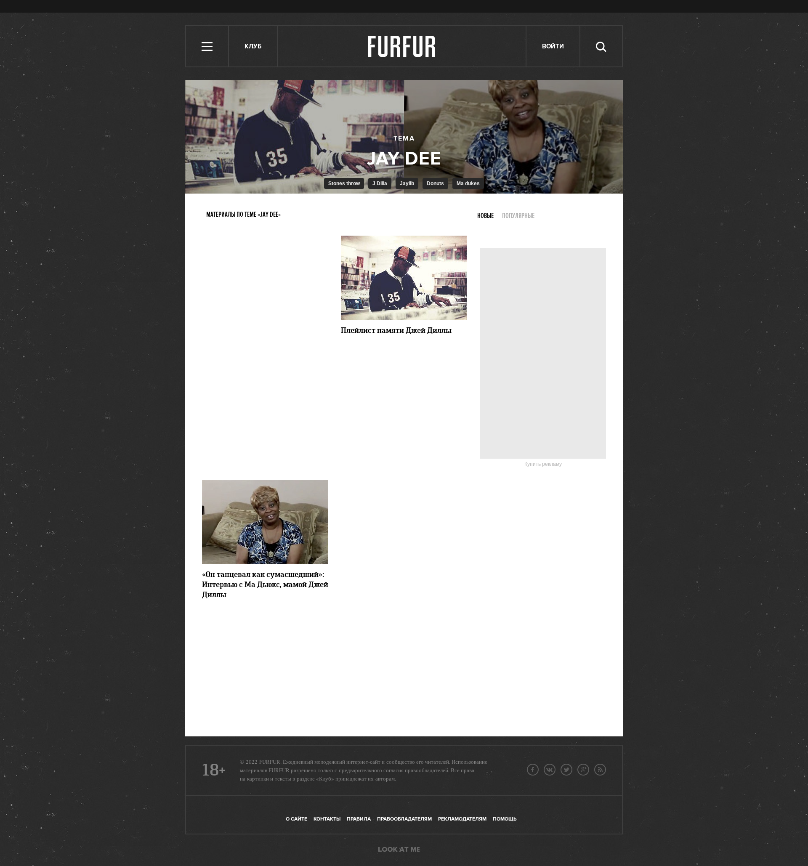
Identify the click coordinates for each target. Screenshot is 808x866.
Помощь (504, 819)
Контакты (327, 819)
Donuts (435, 183)
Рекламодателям (462, 819)
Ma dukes (468, 183)
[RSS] (600, 770)
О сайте (296, 819)
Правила (359, 819)
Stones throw (344, 183)
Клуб (253, 46)
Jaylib (407, 183)
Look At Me (399, 850)
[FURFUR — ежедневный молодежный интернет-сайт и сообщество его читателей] (402, 46)
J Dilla (379, 183)
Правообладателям (404, 819)
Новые (485, 216)
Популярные (518, 216)
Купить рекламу (543, 464)
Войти (553, 46)
